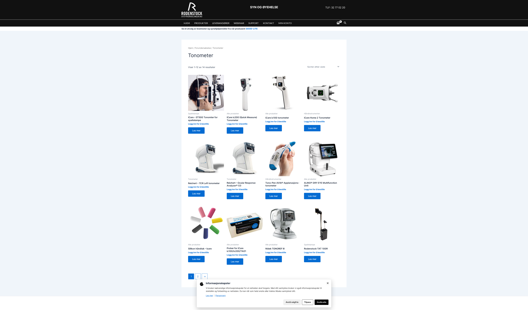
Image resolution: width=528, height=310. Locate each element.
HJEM (187, 23)
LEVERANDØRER (220, 23)
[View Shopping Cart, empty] (338, 23)
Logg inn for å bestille (198, 124)
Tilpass (307, 302)
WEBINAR (239, 23)
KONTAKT (268, 23)
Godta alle (321, 302)
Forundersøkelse (203, 48)
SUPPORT (253, 23)
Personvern (220, 295)
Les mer (196, 130)
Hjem (190, 48)
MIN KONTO (285, 23)
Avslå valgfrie (292, 302)
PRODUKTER (201, 23)
